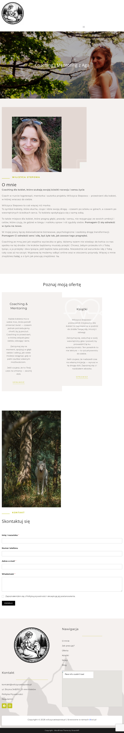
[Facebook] (4, 705)
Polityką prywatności (36, 596)
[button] (83, 27)
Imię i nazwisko (10, 535)
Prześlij (8, 603)
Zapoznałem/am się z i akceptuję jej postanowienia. (40, 596)
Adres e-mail (9, 561)
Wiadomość (8, 574)
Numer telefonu (10, 548)
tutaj (17, 256)
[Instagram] (9, 705)
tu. (57, 256)
